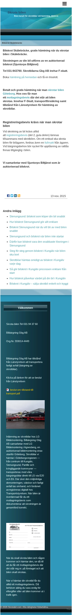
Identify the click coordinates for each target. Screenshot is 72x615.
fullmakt (49, 142)
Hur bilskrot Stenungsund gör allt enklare (34, 221)
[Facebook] (8, 195)
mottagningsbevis (18, 97)
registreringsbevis (16, 135)
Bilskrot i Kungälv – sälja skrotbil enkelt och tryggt (39, 283)
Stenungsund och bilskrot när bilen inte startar (37, 236)
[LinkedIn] (15, 195)
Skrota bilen (17, 12)
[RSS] (19, 195)
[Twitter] (12, 195)
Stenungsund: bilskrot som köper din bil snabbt (37, 216)
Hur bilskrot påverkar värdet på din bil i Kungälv (38, 278)
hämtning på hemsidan (23, 77)
